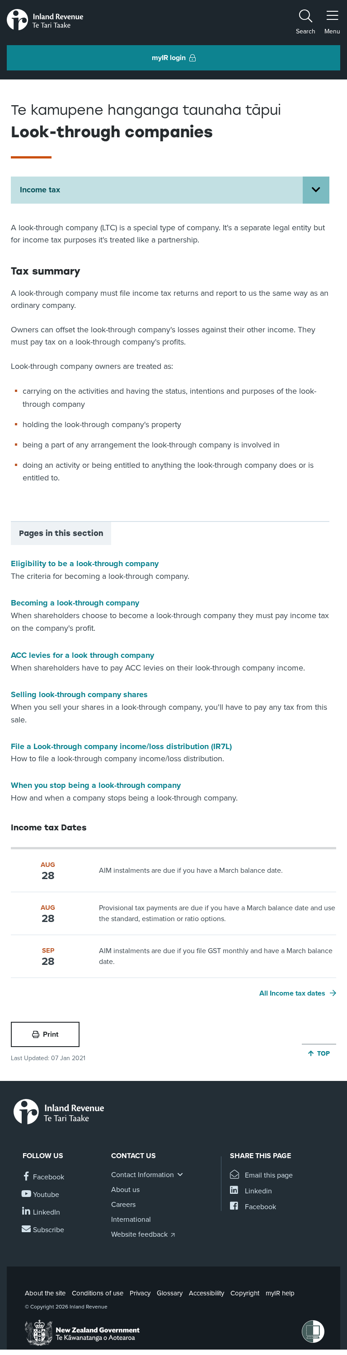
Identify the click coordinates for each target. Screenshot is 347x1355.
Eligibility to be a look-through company (85, 563)
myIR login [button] (169, 57)
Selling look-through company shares (79, 694)
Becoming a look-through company (75, 603)
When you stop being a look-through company (96, 785)
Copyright (244, 1293)
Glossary (170, 1293)
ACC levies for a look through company (82, 655)
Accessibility (206, 1293)
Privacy (140, 1293)
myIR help (280, 1293)
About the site (45, 1293)
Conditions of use (97, 1293)
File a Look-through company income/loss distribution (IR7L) (121, 746)
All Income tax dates (292, 993)
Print (50, 1034)
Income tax (40, 190)
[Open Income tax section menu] (316, 190)
